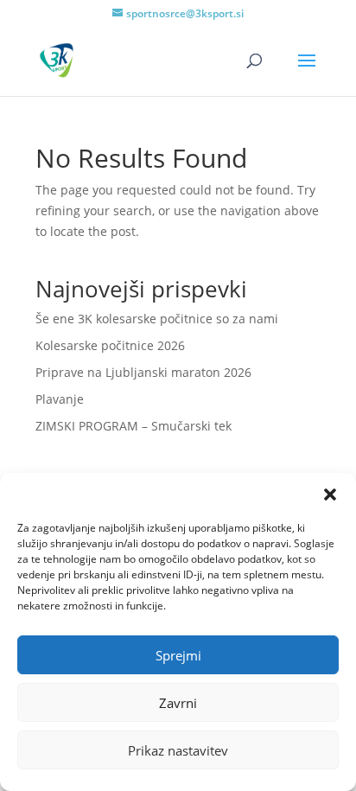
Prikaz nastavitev (178, 750)
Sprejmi (178, 655)
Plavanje (59, 399)
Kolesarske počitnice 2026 (110, 345)
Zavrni (178, 702)
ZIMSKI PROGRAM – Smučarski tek (133, 426)
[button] (330, 494)
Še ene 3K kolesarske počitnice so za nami (156, 318)
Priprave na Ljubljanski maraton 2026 (143, 372)
